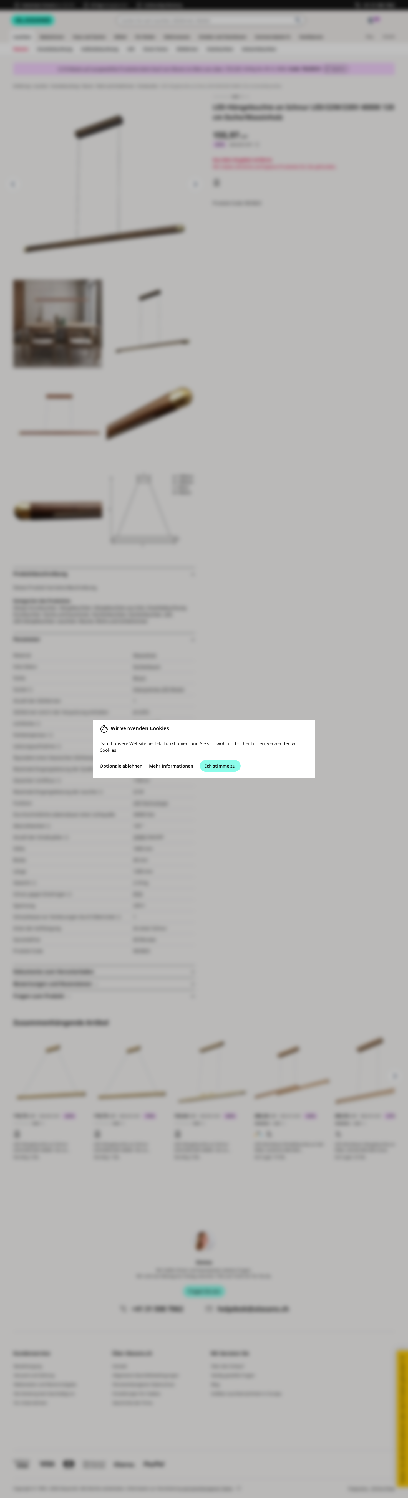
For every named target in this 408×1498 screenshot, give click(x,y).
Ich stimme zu (220, 766)
